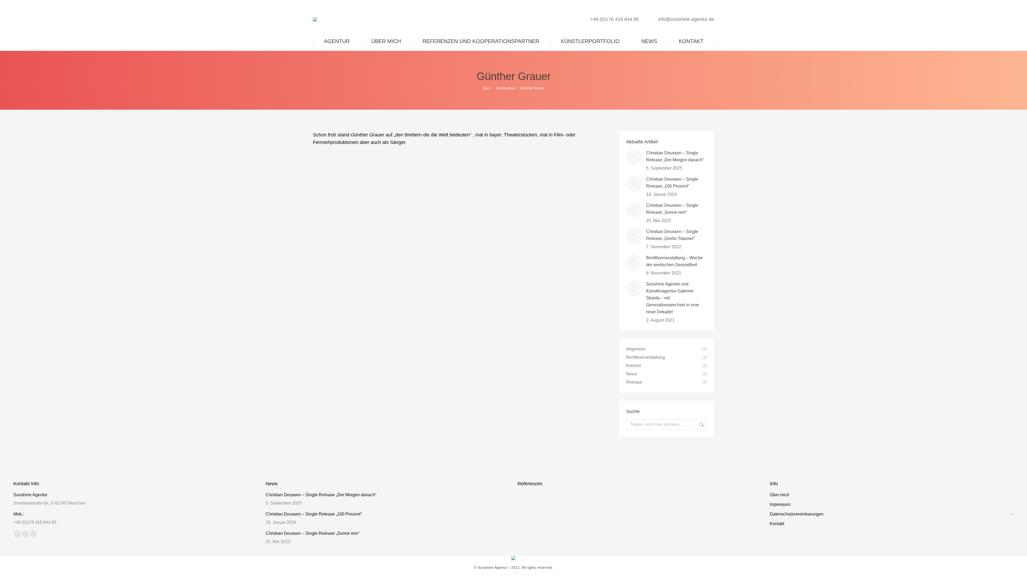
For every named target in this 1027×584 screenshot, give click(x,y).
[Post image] (634, 158)
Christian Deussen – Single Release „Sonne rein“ (672, 209)
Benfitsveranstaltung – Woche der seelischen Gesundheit (674, 261)
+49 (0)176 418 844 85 (614, 19)
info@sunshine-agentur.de (686, 19)
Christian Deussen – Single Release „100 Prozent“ (672, 182)
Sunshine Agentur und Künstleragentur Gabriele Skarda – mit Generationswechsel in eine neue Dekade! (672, 298)
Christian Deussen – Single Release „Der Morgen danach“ (675, 156)
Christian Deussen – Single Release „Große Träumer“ (672, 235)
